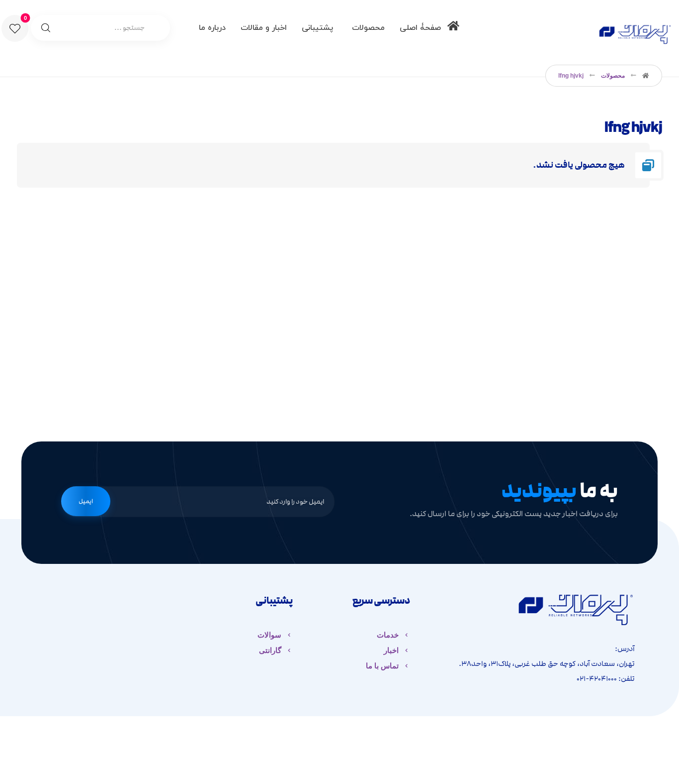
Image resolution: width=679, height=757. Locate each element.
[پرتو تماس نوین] (635, 32)
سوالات (269, 635)
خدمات (388, 635)
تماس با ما (382, 665)
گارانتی (270, 650)
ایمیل (86, 501)
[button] (14, 28)
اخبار (391, 650)
